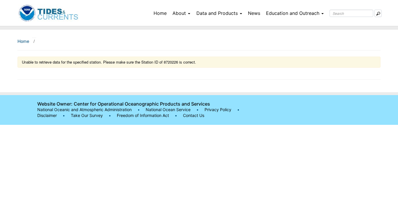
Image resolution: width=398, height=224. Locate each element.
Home (160, 13)
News (254, 13)
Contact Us (193, 115)
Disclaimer (47, 115)
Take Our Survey (87, 115)
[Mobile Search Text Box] (378, 13)
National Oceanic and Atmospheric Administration (84, 109)
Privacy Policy (218, 109)
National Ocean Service (168, 109)
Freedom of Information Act (143, 115)
